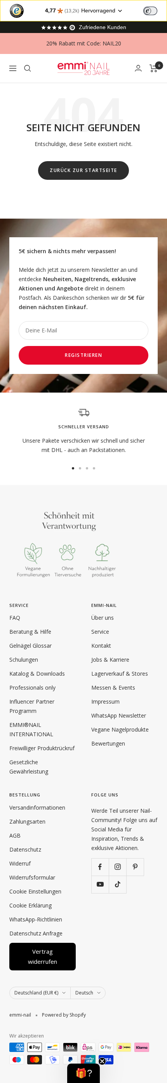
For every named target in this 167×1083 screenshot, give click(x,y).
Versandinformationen (37, 807)
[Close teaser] (102, 1061)
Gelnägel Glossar (30, 645)
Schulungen (23, 659)
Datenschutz (25, 849)
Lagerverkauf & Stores (119, 673)
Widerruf (20, 863)
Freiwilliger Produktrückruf (42, 748)
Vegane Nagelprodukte (120, 729)
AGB (15, 835)
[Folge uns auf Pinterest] (135, 867)
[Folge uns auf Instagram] (117, 867)
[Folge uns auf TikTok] (117, 884)
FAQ (14, 617)
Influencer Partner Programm (31, 706)
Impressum (105, 701)
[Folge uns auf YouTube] (100, 884)
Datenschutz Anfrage (36, 933)
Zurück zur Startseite (83, 170)
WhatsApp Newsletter (118, 715)
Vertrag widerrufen (42, 956)
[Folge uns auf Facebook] (100, 867)
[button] (83, 1073)
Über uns (102, 617)
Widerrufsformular (32, 877)
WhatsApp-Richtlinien (35, 919)
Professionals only (32, 687)
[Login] (138, 68)
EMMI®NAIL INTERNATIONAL (31, 729)
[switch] (150, 11)
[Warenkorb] (154, 68)
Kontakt (101, 645)
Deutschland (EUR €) (36, 992)
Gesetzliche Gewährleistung (28, 766)
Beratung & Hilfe (30, 631)
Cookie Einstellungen (35, 891)
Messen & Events (113, 687)
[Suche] (27, 68)
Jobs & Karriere (110, 659)
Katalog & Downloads (37, 673)
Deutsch (84, 992)
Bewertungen (108, 743)
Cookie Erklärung (30, 905)
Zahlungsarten (27, 821)
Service (100, 631)
